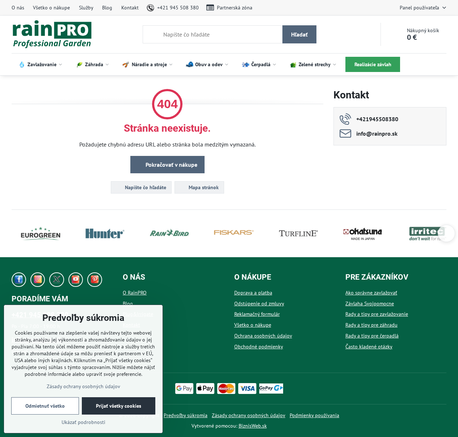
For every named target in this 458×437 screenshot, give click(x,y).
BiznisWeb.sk (253, 426)
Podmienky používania (314, 415)
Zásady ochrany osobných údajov (248, 415)
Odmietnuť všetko (45, 406)
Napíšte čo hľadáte (144, 187)
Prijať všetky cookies (118, 406)
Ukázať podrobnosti (83, 422)
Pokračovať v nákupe (170, 164)
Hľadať (299, 34)
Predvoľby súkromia (185, 415)
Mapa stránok (203, 187)
